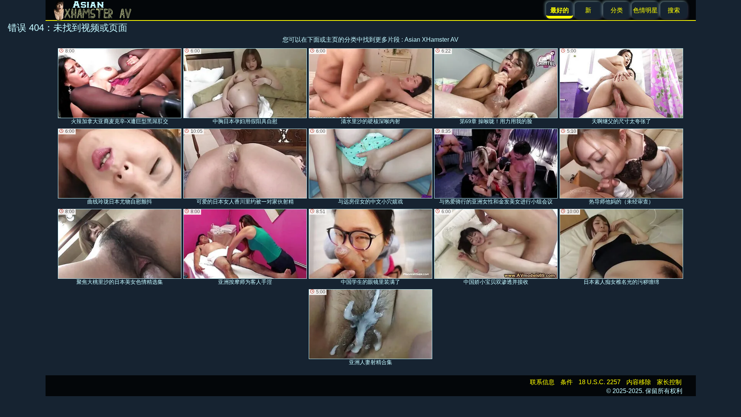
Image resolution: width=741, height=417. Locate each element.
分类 (617, 10)
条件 (566, 382)
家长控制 (669, 382)
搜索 (674, 10)
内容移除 (638, 382)
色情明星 (645, 10)
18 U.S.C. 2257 (600, 382)
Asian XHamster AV (431, 39)
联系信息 (542, 382)
